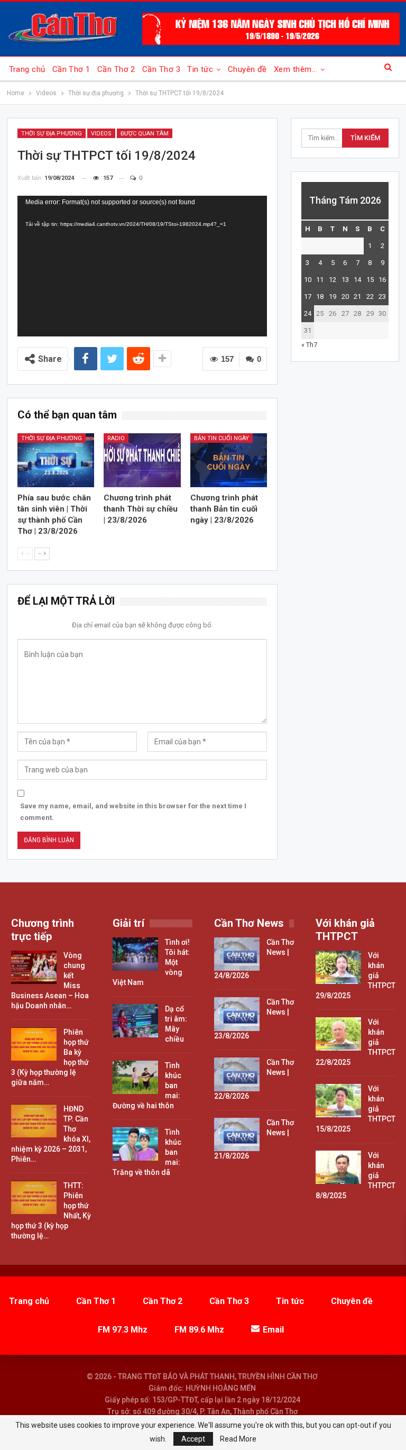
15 (370, 280)
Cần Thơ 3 (161, 69)
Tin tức (200, 69)
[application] (142, 266)
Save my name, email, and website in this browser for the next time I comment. (133, 812)
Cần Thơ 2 (116, 69)
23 (382, 296)
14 (357, 280)
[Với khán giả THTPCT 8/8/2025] (338, 1167)
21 (357, 296)
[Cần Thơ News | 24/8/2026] (237, 954)
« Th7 (309, 345)
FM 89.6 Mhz (199, 1330)
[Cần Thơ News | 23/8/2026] (237, 1014)
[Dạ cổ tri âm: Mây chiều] (135, 1021)
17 (307, 296)
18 (320, 296)
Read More (238, 1439)
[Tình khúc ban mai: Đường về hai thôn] (135, 1078)
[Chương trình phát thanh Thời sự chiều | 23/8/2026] (142, 460)
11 (320, 280)
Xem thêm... (295, 69)
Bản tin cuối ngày (221, 438)
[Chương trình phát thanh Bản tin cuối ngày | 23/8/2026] (228, 460)
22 (370, 296)
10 (307, 280)
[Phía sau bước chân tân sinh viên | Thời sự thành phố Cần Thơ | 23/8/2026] (56, 460)
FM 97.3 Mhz (122, 1330)
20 (345, 296)
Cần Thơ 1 (71, 69)
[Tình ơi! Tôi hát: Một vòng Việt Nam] (135, 954)
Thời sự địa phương (51, 133)
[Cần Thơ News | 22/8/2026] (237, 1074)
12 (332, 280)
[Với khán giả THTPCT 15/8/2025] (338, 1101)
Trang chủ (27, 69)
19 (332, 296)
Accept (193, 1439)
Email (273, 1330)
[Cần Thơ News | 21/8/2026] (237, 1135)
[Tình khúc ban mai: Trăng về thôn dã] (135, 1144)
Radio (116, 438)
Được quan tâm (145, 133)
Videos (101, 133)
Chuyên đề (247, 69)
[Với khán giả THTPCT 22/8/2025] (338, 1034)
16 (382, 280)
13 (345, 280)
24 (307, 313)
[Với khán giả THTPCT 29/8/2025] (338, 967)
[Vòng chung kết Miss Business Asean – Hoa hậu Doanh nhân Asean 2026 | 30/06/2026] (34, 967)
